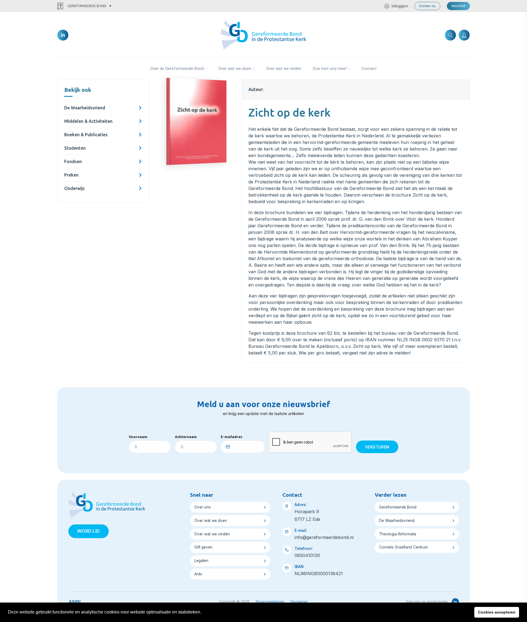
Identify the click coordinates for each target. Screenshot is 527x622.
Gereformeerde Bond (87, 6)
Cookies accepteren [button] (496, 612)
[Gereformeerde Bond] (263, 34)
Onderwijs (74, 188)
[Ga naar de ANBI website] (74, 601)
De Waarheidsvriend (84, 107)
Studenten (75, 148)
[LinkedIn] (62, 35)
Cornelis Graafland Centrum (403, 547)
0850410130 (307, 555)
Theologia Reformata (397, 534)
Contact (369, 68)
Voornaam (138, 437)
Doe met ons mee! (330, 68)
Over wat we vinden (283, 68)
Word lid (458, 6)
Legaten (201, 560)
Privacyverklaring (270, 602)
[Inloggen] (464, 35)
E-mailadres (231, 437)
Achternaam (186, 437)
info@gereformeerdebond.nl (324, 537)
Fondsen (73, 161)
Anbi (198, 574)
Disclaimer (299, 602)
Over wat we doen (234, 68)
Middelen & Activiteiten (88, 121)
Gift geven (203, 547)
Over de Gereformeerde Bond (177, 68)
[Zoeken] (450, 35)
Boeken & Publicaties (86, 134)
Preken (71, 174)
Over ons (202, 507)
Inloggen (399, 6)
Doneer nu (427, 6)
